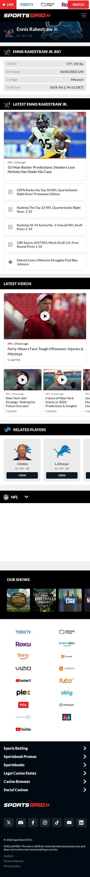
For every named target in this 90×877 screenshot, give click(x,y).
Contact (8, 856)
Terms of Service (13, 861)
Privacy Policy (12, 866)
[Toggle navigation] (83, 15)
